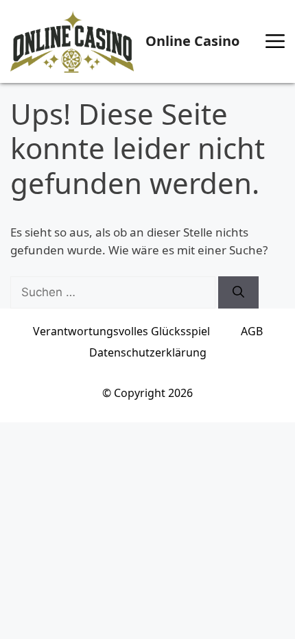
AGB (252, 331)
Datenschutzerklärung (147, 352)
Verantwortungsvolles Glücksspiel (121, 331)
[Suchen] (238, 292)
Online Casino (192, 41)
